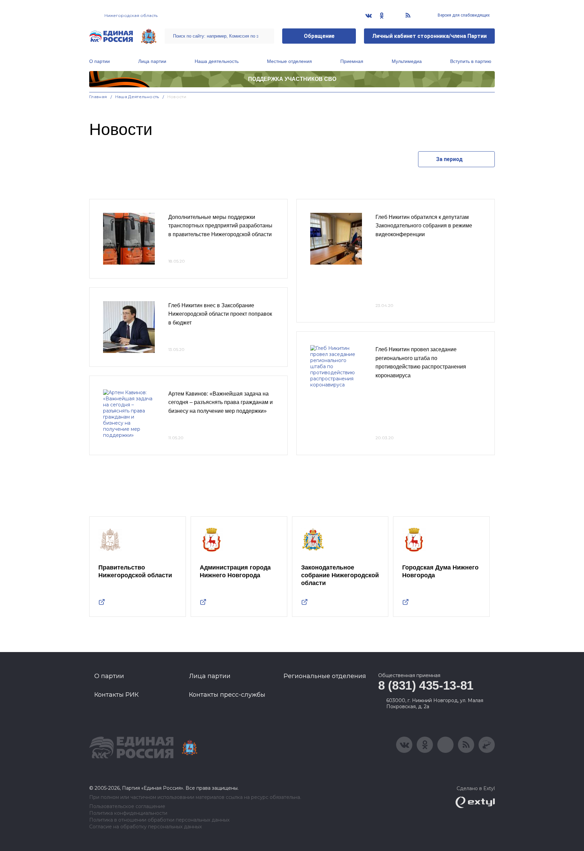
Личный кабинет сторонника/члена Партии (429, 36)
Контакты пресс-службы (227, 694)
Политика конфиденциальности (128, 813)
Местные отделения (289, 61)
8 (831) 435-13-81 (425, 685)
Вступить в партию (470, 61)
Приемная (351, 61)
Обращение (319, 36)
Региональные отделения (325, 676)
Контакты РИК (116, 694)
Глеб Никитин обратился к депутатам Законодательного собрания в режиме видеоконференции (423, 225)
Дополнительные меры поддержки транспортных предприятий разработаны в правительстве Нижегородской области (220, 225)
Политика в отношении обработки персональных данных (159, 820)
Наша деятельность (217, 61)
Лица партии (152, 61)
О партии (99, 61)
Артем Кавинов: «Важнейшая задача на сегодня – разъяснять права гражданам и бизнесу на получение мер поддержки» (220, 402)
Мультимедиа (407, 61)
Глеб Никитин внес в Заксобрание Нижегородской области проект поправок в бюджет (220, 314)
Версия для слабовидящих (463, 15)
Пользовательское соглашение (127, 806)
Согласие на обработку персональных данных (145, 827)
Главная (98, 96)
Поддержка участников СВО (292, 79)
